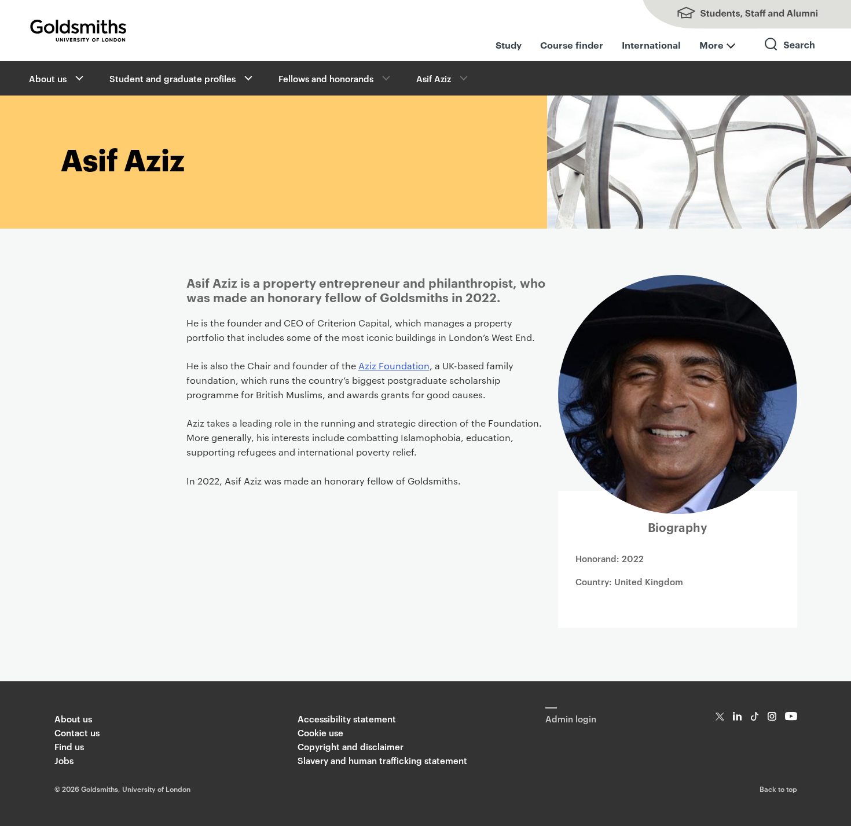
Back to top (778, 788)
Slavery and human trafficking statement (382, 760)
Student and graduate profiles (172, 78)
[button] (78, 78)
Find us (69, 746)
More (711, 44)
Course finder (571, 44)
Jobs (64, 760)
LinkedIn (737, 716)
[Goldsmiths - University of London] (78, 31)
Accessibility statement (347, 719)
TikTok (754, 716)
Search (790, 54)
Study (509, 44)
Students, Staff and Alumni (735, 14)
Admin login (570, 719)
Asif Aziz (433, 78)
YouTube (791, 716)
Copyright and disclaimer (351, 746)
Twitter (720, 716)
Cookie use (320, 732)
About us (48, 78)
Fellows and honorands (325, 78)
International (651, 44)
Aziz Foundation (394, 365)
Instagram (772, 716)
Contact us (77, 732)
